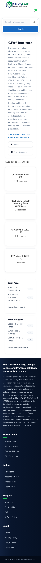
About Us (9, 502)
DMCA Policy (10, 543)
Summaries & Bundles (14, 332)
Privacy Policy (11, 538)
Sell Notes (9, 472)
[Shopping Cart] (35, 12)
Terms (7, 533)
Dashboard (10, 487)
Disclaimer (9, 548)
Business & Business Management (14, 297)
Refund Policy (11, 517)
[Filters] (34, 22)
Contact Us (10, 507)
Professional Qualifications (14, 289)
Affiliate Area (11, 482)
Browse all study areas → (16, 307)
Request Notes (11, 446)
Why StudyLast (11, 456)
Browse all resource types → (18, 347)
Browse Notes (11, 441)
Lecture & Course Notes (15, 325)
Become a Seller (12, 477)
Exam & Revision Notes (15, 339)
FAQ (6, 512)
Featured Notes (12, 451)
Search (20, 29)
